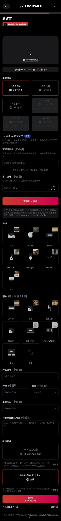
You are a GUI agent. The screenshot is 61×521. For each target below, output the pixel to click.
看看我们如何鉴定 (31, 60)
